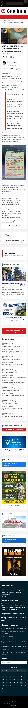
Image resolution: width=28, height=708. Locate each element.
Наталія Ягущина (12, 62)
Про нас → (4, 596)
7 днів (18, 701)
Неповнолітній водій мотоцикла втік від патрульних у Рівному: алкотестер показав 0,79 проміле (13, 383)
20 (14, 682)
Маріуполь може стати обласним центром (13, 234)
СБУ (17, 225)
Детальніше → (12, 609)
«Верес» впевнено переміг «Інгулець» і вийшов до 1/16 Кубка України (12, 365)
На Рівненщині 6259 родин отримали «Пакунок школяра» (12, 409)
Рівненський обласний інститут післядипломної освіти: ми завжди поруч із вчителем (14, 319)
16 (25, 679)
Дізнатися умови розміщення (14, 429)
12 (10, 679)
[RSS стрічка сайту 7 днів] (13, 3)
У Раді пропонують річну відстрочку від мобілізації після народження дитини (13, 415)
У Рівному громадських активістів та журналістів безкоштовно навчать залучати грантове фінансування (12, 345)
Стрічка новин (8, 339)
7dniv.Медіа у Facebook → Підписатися (11, 464)
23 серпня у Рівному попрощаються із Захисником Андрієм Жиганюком (12, 358)
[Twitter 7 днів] (16, 3)
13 (14, 679)
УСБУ (15, 76)
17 (3, 682)
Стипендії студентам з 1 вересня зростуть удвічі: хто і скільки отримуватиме (11, 402)
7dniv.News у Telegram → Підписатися (10, 540)
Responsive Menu (25, 1)
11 (6, 679)
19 (10, 682)
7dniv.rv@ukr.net (9, 636)
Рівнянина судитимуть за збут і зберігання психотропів (14, 396)
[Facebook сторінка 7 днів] (7, 3)
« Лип (2, 692)
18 (6, 682)
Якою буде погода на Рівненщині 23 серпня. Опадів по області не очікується (13, 352)
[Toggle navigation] (3, 17)
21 (17, 682)
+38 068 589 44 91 (11, 639)
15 (21, 679)
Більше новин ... (6, 419)
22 (21, 682)
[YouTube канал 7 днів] (22, 3)
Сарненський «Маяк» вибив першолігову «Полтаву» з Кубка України (13, 371)
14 (17, 679)
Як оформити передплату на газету (14, 330)
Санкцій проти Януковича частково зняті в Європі (14, 241)
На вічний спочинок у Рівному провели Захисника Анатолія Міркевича (12, 389)
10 (3, 679)
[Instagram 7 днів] (10, 3)
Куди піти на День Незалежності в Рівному (14, 377)
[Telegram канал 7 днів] (19, 3)
